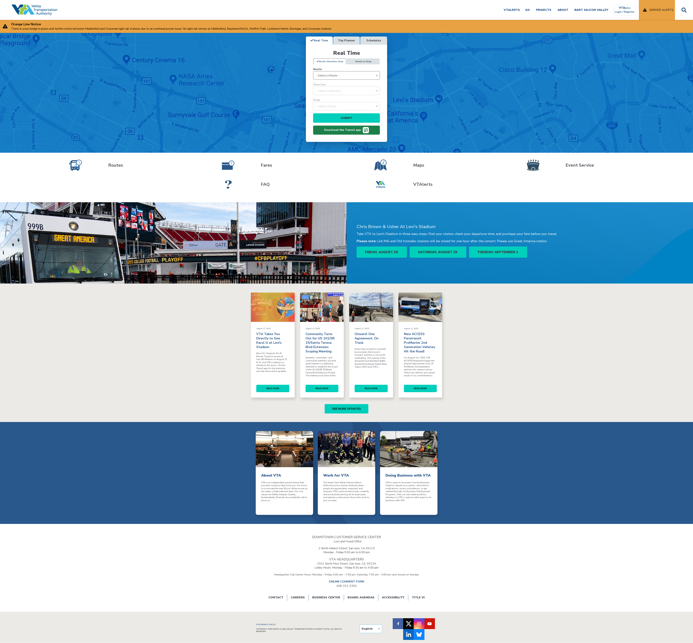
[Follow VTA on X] (408, 623)
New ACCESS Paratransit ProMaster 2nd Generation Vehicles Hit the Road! (419, 342)
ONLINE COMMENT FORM (346, 582)
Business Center (326, 597)
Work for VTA (336, 475)
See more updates (346, 409)
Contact (276, 597)
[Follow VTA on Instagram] (419, 623)
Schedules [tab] (373, 40)
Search (684, 10)
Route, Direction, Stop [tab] (331, 61)
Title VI (418, 597)
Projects (543, 10)
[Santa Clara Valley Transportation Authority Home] (34, 10)
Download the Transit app (342, 130)
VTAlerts (512, 10)
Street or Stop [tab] (363, 61)
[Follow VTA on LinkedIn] (408, 634)
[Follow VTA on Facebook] (398, 623)
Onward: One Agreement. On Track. (366, 338)
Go (527, 10)
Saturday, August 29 (438, 252)
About (562, 10)
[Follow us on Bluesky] (419, 634)
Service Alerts (661, 10)
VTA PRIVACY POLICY (266, 624)
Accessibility (393, 597)
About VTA (271, 475)
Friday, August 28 (382, 252)
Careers (298, 597)
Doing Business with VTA (408, 475)
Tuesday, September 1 (498, 252)
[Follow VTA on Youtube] (429, 623)
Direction (319, 85)
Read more (272, 388)
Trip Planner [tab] (346, 40)
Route (317, 69)
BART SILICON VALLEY (591, 10)
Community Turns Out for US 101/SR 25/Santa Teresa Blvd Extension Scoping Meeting (320, 342)
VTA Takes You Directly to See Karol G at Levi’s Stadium (269, 340)
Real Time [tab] (321, 40)
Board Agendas (361, 597)
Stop (316, 100)
